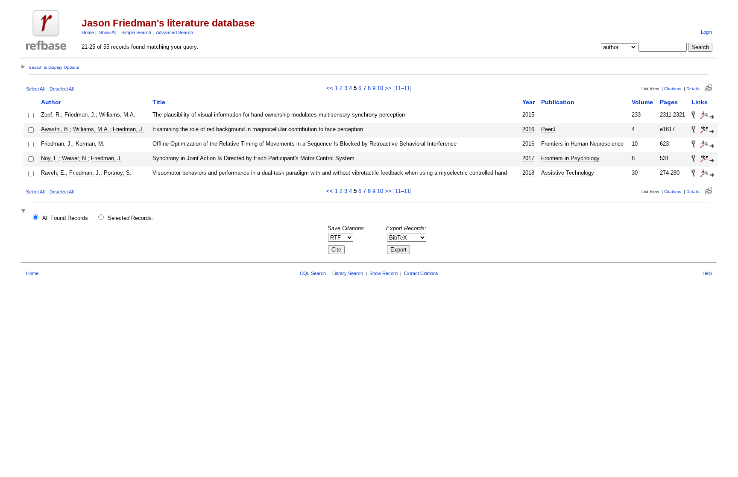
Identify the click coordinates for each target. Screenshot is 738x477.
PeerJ (548, 129)
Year (528, 102)
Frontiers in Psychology (570, 158)
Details (693, 88)
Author (51, 102)
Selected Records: (130, 218)
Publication (557, 102)
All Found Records (65, 218)
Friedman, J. (80, 114)
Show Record (383, 273)
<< (329, 88)
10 (380, 88)
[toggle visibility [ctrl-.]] (24, 211)
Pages (669, 102)
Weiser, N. (75, 158)
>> (388, 88)
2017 (528, 158)
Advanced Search (174, 32)
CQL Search (313, 273)
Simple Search (136, 32)
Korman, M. (90, 143)
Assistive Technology (567, 173)
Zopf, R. (51, 114)
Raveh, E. (53, 173)
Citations (672, 88)
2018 (528, 173)
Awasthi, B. (55, 129)
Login (706, 32)
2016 (528, 129)
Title (158, 102)
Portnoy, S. (118, 173)
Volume (642, 102)
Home (88, 32)
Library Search (347, 273)
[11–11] (402, 88)
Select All (35, 88)
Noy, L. (50, 158)
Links (699, 102)
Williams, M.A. (117, 114)
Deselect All (61, 88)
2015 (528, 114)
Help (707, 273)
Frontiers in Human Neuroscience (582, 143)
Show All (107, 32)
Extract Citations (421, 273)
